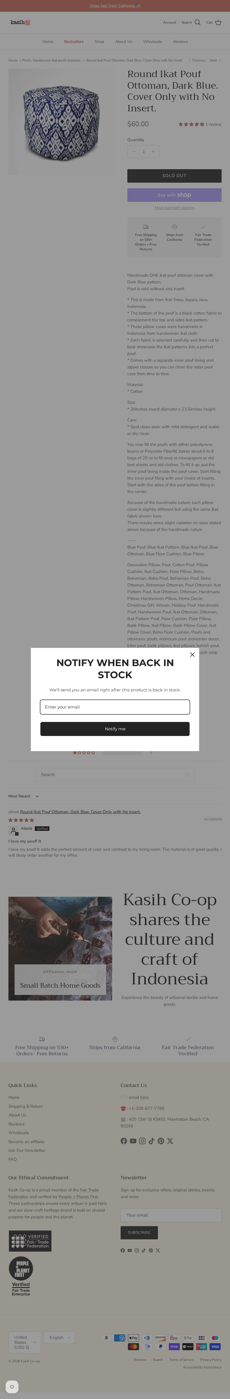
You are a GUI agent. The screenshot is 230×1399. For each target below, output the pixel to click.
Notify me (115, 728)
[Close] (192, 654)
